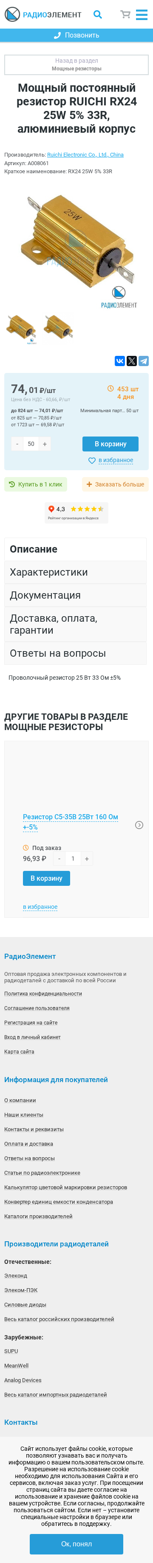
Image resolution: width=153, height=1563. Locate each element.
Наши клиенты (23, 1115)
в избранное (116, 460)
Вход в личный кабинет (32, 1037)
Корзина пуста (126, 14)
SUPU (11, 1351)
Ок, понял (76, 1544)
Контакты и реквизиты (34, 1129)
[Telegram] (144, 361)
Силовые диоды (25, 1304)
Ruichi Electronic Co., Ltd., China (85, 154)
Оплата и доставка (28, 1144)
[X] (132, 361)
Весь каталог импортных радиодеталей (55, 1394)
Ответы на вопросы (29, 1158)
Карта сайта (19, 1052)
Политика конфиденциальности (43, 994)
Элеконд (15, 1275)
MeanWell (16, 1365)
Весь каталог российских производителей (59, 1319)
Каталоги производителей (38, 1216)
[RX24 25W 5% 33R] (76, 247)
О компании (20, 1100)
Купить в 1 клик (40, 484)
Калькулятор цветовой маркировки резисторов (65, 1187)
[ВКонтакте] (120, 361)
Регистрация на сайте (30, 1023)
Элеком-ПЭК (20, 1290)
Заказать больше (119, 484)
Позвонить (82, 35)
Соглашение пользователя (37, 1008)
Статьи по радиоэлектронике (42, 1173)
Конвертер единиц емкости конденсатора (58, 1202)
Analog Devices (23, 1380)
